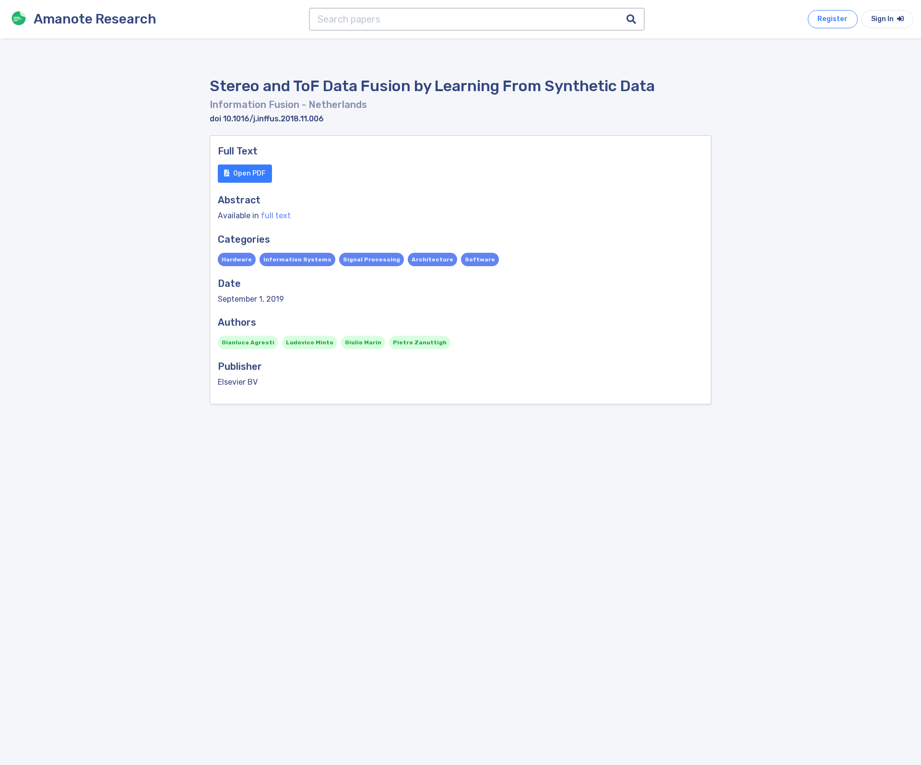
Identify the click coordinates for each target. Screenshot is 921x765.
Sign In (883, 19)
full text (276, 215)
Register (832, 19)
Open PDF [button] (249, 173)
